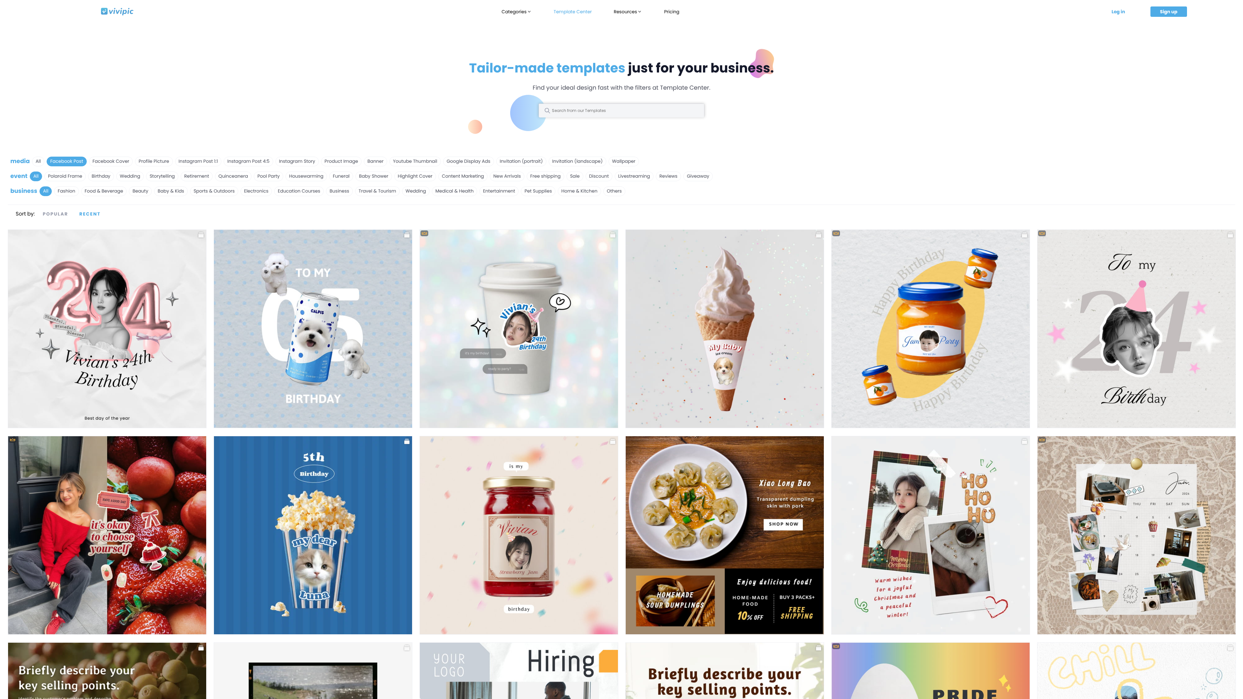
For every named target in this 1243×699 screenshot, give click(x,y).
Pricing (671, 11)
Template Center (573, 11)
